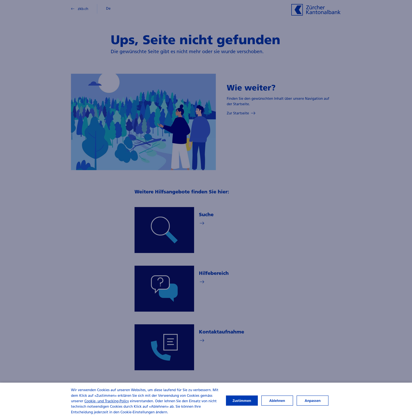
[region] (206, 400)
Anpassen (313, 400)
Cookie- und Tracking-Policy (106, 401)
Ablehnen (277, 400)
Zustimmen (242, 400)
